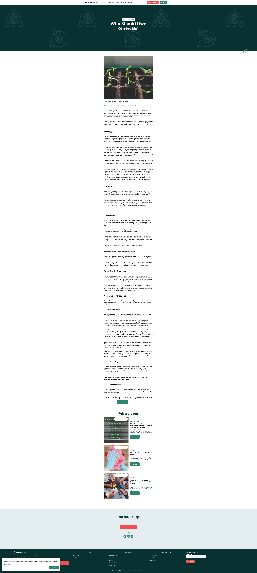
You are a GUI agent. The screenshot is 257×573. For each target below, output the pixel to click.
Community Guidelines (138, 570)
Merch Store (112, 565)
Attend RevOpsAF (113, 562)
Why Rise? (111, 560)
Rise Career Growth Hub (153, 557)
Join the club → (128, 527)
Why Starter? (112, 557)
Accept (53, 567)
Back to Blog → (122, 402)
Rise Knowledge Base (152, 555)
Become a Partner (75, 557)
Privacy (124, 570)
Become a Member (153, 2)
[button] (103, 2)
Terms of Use (129, 570)
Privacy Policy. (8, 564)
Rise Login (163, 2)
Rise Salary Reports (152, 560)
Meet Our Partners (75, 555)
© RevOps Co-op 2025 (116, 570)
